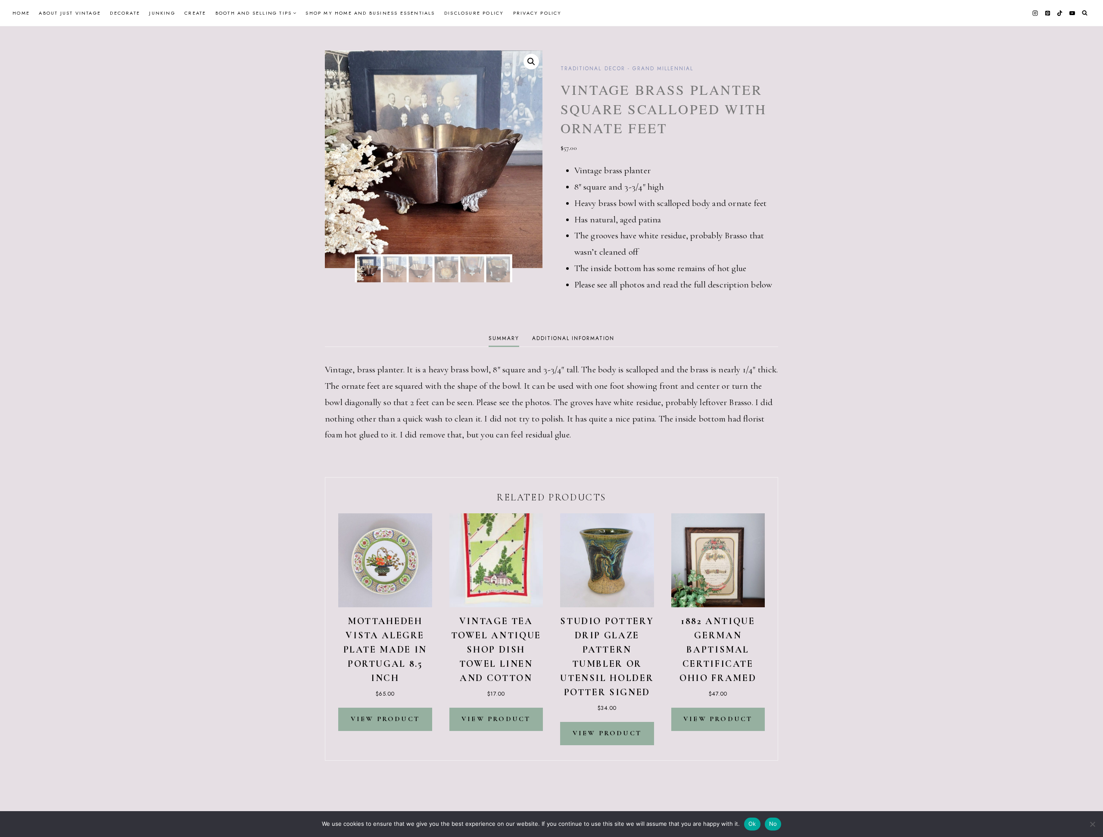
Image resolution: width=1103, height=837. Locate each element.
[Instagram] (1035, 13)
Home (21, 12)
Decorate (125, 12)
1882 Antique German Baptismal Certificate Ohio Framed (717, 649)
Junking (162, 12)
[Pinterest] (1047, 13)
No (773, 823)
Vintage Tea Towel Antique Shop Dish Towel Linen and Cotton (496, 649)
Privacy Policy (537, 12)
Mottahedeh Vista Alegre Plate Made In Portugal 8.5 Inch (385, 649)
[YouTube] (1072, 13)
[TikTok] (1060, 13)
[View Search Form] (1084, 13)
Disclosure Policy (474, 12)
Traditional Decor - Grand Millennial (627, 68)
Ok (752, 823)
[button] (531, 61)
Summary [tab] (504, 338)
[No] (1092, 824)
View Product (385, 719)
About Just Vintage (70, 12)
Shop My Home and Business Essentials (370, 12)
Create (195, 12)
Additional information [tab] (573, 338)
